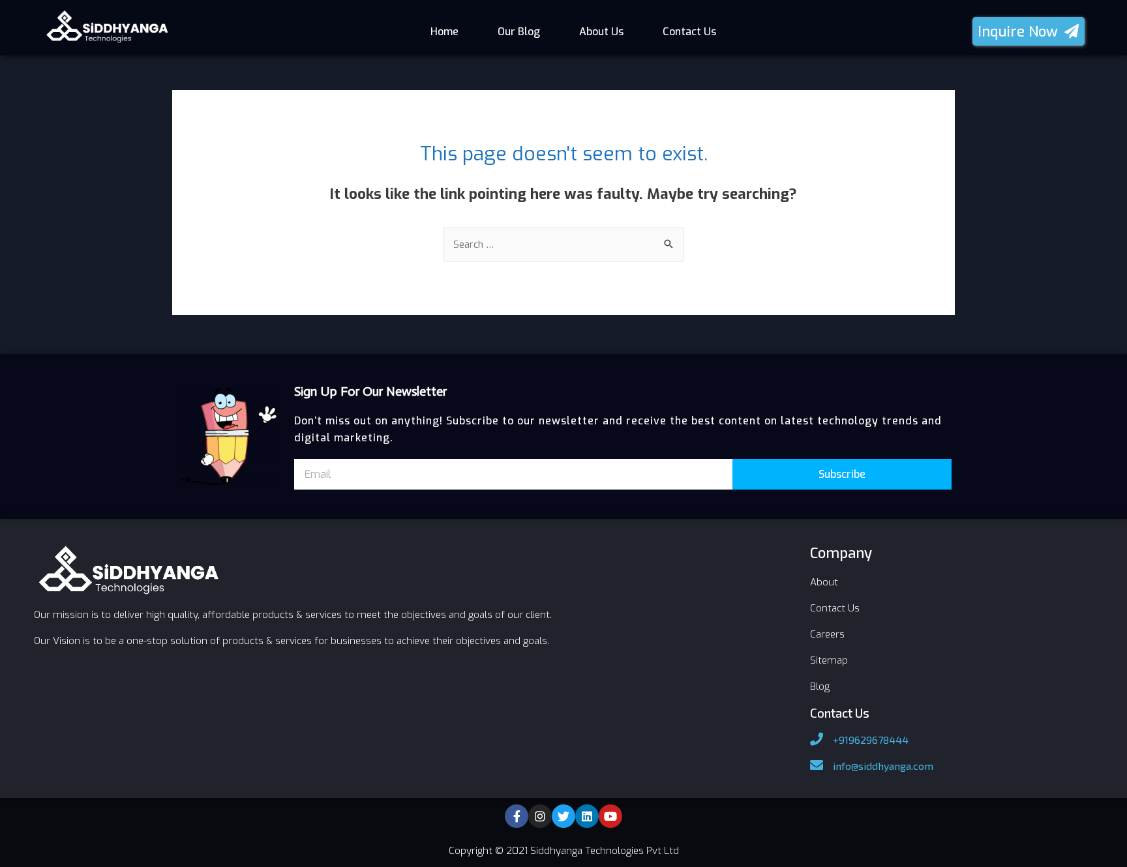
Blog (820, 686)
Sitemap (829, 660)
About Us (601, 31)
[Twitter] (563, 816)
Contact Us (689, 31)
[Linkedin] (587, 816)
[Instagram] (540, 816)
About (824, 582)
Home (444, 31)
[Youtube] (610, 816)
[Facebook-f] (516, 816)
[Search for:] (563, 244)
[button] (1028, 31)
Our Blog (519, 31)
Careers (827, 634)
